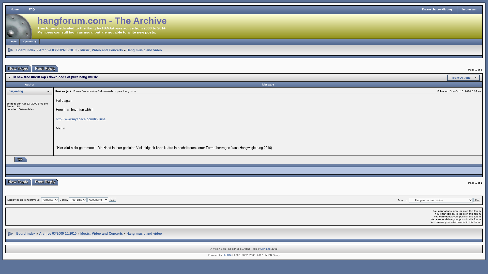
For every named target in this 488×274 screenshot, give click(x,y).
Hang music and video (144, 50)
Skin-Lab (265, 248)
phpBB (227, 255)
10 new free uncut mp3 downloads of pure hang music (55, 77)
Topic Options (460, 77)
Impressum (469, 9)
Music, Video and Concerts (101, 50)
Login (13, 41)
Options (28, 41)
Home (15, 9)
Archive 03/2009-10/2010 (58, 50)
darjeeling (16, 91)
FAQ (32, 9)
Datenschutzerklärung (437, 9)
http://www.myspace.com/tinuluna (80, 119)
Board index (25, 50)
